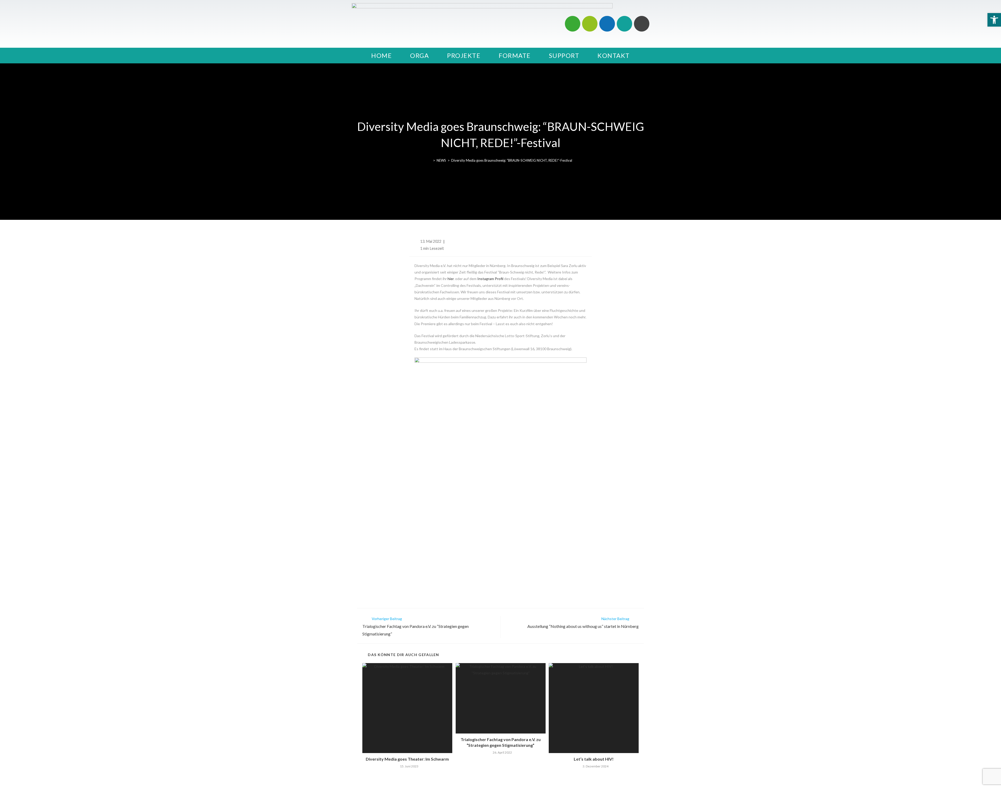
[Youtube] (589, 23)
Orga (419, 55)
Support (564, 55)
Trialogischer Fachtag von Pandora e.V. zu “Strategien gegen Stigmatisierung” (501, 742)
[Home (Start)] (430, 160)
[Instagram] (572, 23)
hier (451, 278)
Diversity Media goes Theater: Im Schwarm (407, 758)
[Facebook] (607, 23)
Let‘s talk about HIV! (594, 758)
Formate (515, 55)
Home (381, 55)
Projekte (463, 55)
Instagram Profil (490, 278)
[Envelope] (624, 23)
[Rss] (641, 23)
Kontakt (613, 55)
